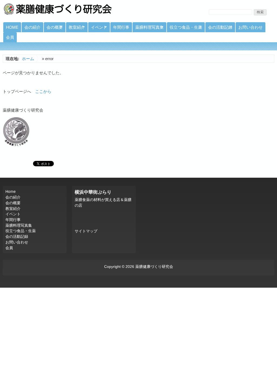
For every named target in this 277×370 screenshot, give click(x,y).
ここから (43, 91)
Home (12, 27)
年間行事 (121, 27)
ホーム (28, 58)
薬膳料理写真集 (148, 28)
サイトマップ (86, 231)
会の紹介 (32, 27)
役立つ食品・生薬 (184, 28)
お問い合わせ (250, 27)
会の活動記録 (218, 28)
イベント (97, 28)
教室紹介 (75, 28)
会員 (10, 37)
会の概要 (53, 28)
